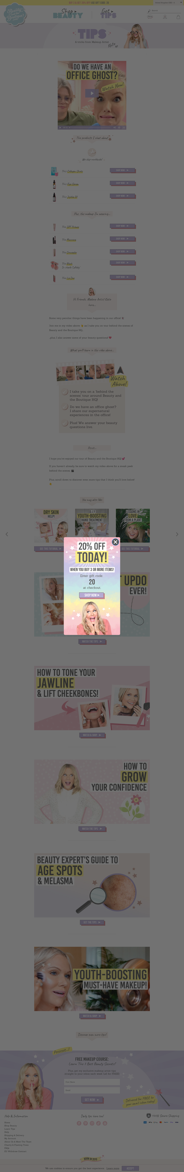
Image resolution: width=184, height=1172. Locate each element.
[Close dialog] (115, 542)
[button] (92, 595)
